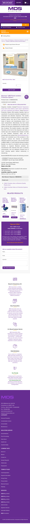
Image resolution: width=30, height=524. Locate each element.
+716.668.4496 (6, 409)
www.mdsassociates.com (6, 411)
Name (4, 251)
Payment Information (5, 475)
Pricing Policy (4, 478)
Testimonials (4, 463)
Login (19, 2)
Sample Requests (5, 460)
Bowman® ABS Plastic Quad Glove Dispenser (14, 199)
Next (28, 207)
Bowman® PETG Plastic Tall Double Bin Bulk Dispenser (23, 200)
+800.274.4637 (8, 407)
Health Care (3, 442)
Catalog (6, 40)
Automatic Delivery (5, 510)
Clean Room (4, 439)
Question (4, 259)
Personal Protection (5, 418)
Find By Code (21, 27)
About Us (3, 451)
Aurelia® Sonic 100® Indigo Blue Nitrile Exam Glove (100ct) (6, 200)
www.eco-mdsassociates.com (7, 413)
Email (4, 255)
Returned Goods (5, 484)
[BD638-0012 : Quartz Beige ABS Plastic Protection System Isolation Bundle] (15, 65)
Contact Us (3, 457)
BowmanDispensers (23, 135)
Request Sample (9, 48)
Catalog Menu (6, 36)
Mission (2, 454)
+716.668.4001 (16, 407)
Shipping (3, 486)
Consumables (4, 424)
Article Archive (4, 505)
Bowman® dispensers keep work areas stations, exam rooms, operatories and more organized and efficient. (15, 108)
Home (2, 40)
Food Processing (5, 436)
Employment (4, 466)
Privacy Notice (4, 481)
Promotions (5, 513)
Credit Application (5, 472)
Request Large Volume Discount (12, 44)
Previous (2, 207)
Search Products (7, 27)
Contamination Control (6, 421)
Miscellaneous (11, 40)
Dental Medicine (4, 433)
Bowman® (26, 110)
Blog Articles (5, 493)
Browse (5, 32)
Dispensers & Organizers (19, 40)
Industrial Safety (4, 445)
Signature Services (5, 507)
